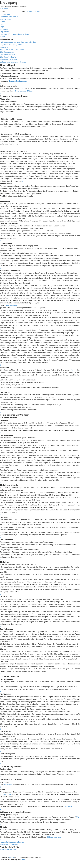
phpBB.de (25, 860)
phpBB (11, 857)
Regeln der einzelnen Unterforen (12, 49)
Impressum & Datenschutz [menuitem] (9, 844)
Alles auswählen (12, 305)
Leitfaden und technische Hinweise (13, 62)
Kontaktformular (6, 794)
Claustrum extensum (7, 54)
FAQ (77, 817)
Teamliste (68, 807)
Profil (73, 370)
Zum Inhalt (4, 8)
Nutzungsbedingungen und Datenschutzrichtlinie (18, 42)
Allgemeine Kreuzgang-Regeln (11, 44)
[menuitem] (9, 17)
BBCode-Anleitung (54, 837)
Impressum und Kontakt (8, 59)
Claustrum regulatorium (8, 57)
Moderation (4, 47)
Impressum (7, 784)
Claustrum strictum (7, 52)
